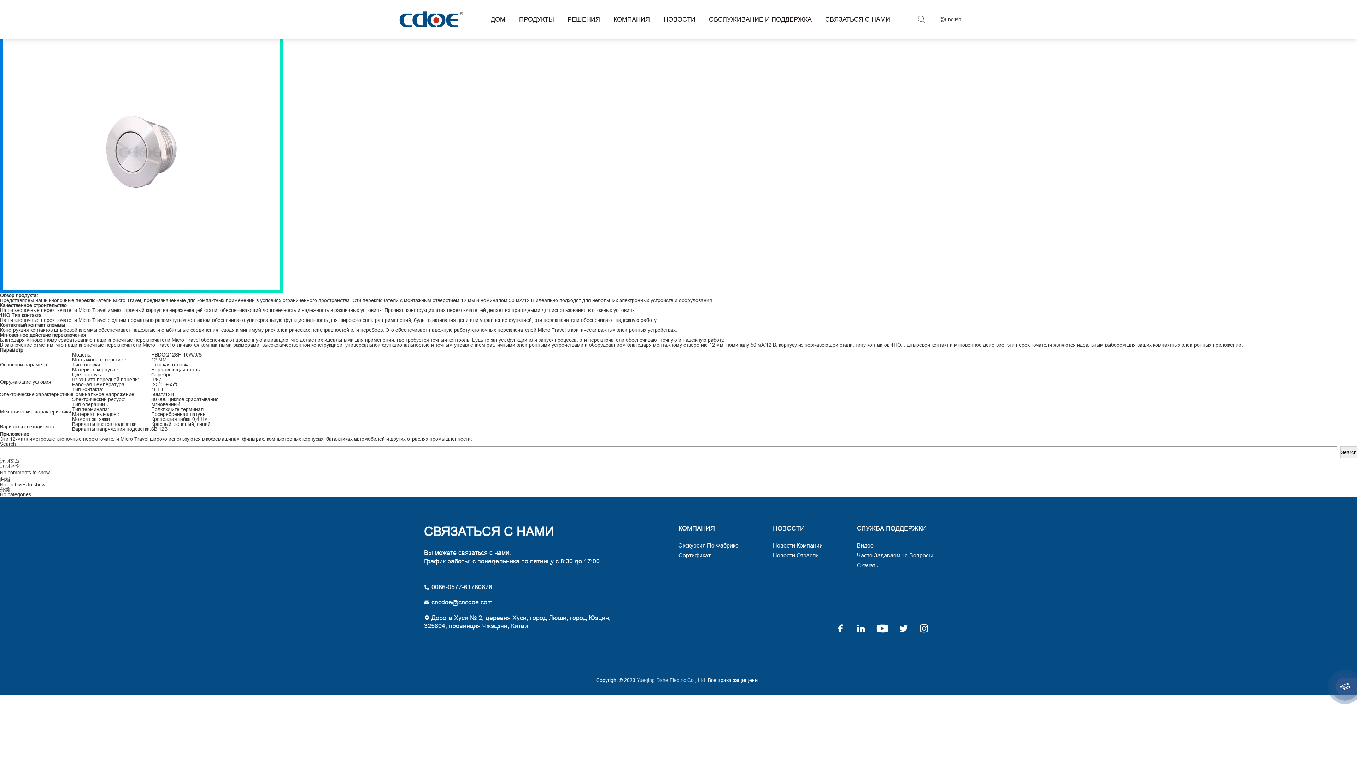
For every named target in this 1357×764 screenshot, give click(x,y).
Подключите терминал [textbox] (177, 409)
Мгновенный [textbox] (165, 404)
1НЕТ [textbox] (157, 389)
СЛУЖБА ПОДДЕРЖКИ (892, 528)
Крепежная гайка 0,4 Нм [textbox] (179, 419)
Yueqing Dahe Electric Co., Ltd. (430, 19)
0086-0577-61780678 (461, 587)
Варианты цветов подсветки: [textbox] (105, 424)
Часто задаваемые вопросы (895, 555)
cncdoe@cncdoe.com (461, 602)
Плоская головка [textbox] (170, 364)
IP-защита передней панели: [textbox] (105, 379)
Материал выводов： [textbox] (96, 414)
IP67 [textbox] (156, 379)
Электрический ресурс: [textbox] (98, 399)
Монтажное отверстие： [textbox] (100, 359)
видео (865, 545)
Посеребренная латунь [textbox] (178, 414)
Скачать (867, 565)
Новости (679, 19)
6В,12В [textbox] (159, 429)
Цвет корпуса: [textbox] (88, 374)
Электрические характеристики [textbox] (36, 394)
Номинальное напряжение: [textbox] (104, 394)
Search (8, 444)
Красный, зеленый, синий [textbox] (181, 424)
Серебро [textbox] (161, 374)
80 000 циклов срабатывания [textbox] (185, 399)
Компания (631, 19)
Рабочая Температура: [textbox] (99, 384)
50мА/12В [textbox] (162, 394)
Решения (584, 19)
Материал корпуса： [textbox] (96, 369)
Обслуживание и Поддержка (760, 19)
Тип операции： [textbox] (91, 404)
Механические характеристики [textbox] (35, 411)
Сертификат (694, 555)
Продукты (536, 19)
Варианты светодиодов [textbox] (27, 426)
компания (696, 528)
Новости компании (798, 545)
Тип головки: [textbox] (86, 364)
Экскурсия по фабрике (708, 545)
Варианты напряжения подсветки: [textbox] (111, 429)
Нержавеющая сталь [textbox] (175, 369)
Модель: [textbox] (82, 354)
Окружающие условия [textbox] (25, 382)
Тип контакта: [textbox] (88, 389)
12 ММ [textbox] (159, 359)
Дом (498, 19)
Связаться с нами (857, 19)
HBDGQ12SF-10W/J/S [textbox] (176, 354)
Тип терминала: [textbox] (90, 409)
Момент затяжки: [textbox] (91, 419)
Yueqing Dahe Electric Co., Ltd (670, 680)
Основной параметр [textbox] (23, 364)
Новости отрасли (796, 555)
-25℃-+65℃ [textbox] (165, 384)
